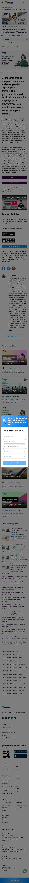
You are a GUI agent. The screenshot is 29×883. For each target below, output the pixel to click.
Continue (14, 463)
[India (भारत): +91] (4, 447)
